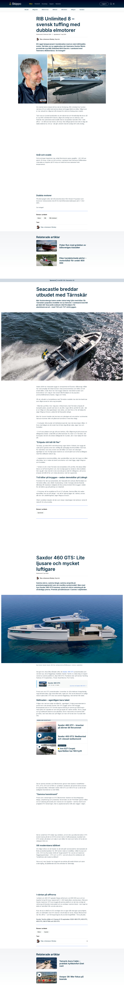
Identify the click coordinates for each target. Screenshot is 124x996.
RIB (45, 218)
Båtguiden (35, 9)
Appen (51, 4)
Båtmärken (64, 9)
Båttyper (73, 9)
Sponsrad (40, 512)
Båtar (31, 4)
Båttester (55, 9)
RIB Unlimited (53, 218)
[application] (62, 79)
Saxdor (46, 932)
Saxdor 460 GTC (68, 672)
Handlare (82, 9)
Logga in (104, 3)
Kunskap (44, 4)
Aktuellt (26, 9)
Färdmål (37, 4)
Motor (39, 218)
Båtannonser (45, 9)
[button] (62, 78)
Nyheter (58, 4)
